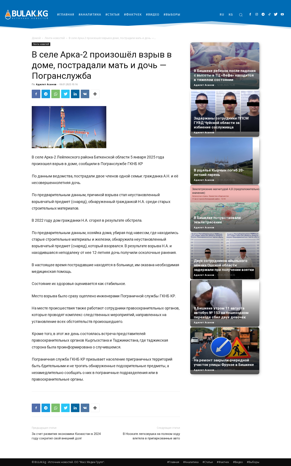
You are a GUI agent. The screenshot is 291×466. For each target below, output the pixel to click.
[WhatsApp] (55, 94)
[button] (240, 14)
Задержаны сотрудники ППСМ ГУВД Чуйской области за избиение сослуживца (221, 122)
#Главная (173, 462)
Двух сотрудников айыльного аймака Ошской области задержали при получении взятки (224, 265)
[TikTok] (269, 14)
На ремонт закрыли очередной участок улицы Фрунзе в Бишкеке (224, 362)
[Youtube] (282, 14)
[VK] (85, 94)
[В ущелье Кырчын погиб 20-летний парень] (224, 160)
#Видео (238, 462)
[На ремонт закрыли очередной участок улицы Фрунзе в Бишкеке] (224, 348)
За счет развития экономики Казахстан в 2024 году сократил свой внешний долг (66, 436)
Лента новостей (55, 38)
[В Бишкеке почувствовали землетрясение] (224, 204)
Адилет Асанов (46, 84)
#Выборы (253, 462)
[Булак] (26, 14)
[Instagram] (256, 14)
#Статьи (208, 462)
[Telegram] (263, 14)
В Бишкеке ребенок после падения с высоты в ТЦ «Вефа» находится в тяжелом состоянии (225, 75)
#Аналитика (191, 462)
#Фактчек (223, 462)
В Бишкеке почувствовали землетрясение (217, 220)
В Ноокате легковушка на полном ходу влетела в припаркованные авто (151, 436)
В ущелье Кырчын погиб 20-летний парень (219, 172)
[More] (95, 94)
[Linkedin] (75, 94)
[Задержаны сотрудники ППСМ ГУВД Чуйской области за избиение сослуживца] (224, 111)
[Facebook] (250, 14)
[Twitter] (275, 14)
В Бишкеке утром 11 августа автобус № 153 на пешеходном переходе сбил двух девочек (221, 312)
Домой (36, 38)
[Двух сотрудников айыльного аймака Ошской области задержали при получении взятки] (224, 255)
